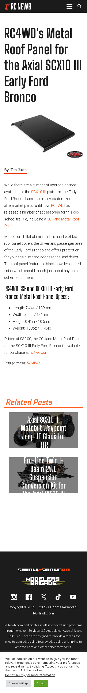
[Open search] (79, 6)
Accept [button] (41, 683)
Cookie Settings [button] (18, 683)
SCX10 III (38, 192)
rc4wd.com (39, 352)
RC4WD (57, 205)
